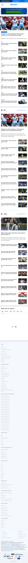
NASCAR (2, 474)
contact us (12, 550)
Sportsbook (16, 1)
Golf (1, 471)
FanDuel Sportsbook (4, 449)
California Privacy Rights (22, 534)
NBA (11, 311)
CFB (2, 469)
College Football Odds (5, 373)
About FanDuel (3, 348)
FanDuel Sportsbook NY (5, 419)
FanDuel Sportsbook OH (5, 421)
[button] (14, 12)
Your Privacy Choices (22, 536)
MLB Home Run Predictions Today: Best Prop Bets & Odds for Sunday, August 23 (9, 95)
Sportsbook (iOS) (4, 486)
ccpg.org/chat (11, 543)
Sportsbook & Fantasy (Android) (6, 484)
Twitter (2, 522)
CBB (2, 478)
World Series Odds (4, 388)
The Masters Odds (4, 381)
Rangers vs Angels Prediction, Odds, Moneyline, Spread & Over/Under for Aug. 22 (8, 301)
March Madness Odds (5, 376)
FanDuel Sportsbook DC (5, 404)
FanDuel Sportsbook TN (5, 424)
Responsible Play (4, 354)
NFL (21, 311)
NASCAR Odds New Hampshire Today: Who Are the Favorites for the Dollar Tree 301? (9, 102)
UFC (2, 441)
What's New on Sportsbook (6, 349)
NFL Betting (3, 495)
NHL (14, 311)
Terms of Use (4, 536)
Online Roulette (4, 512)
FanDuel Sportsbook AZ (5, 397)
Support (2, 346)
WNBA (2, 476)
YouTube (2, 525)
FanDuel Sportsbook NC (5, 416)
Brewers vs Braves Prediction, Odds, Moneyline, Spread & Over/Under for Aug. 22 (8, 294)
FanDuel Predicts (4, 458)
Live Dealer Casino (4, 510)
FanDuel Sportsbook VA (5, 426)
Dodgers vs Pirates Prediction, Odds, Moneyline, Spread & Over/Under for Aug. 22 (9, 287)
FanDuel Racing (4, 454)
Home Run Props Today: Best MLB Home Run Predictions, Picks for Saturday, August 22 (8, 252)
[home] (14, 5)
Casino (2, 444)
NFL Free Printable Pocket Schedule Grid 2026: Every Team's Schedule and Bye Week (9, 183)
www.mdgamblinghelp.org (7, 546)
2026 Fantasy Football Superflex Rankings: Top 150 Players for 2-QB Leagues (8, 197)
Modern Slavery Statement (5, 356)
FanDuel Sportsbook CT (5, 402)
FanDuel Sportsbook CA (5, 399)
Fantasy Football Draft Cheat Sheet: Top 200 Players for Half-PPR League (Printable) (9, 73)
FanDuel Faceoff (4, 456)
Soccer (2, 443)
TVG (2, 451)
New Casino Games (4, 507)
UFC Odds (3, 383)
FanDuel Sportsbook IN (5, 409)
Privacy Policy (4, 534)
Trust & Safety (4, 532)
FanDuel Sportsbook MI (5, 414)
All (2, 311)
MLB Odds (3, 371)
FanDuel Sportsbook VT (5, 428)
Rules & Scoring (4, 353)
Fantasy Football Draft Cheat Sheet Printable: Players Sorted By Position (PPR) (9, 169)
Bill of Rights (20, 532)
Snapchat (2, 527)
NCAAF (6, 311)
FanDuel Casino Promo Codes (6, 515)
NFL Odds (3, 366)
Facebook (2, 520)
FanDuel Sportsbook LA (5, 411)
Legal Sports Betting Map (5, 358)
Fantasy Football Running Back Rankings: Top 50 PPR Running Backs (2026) (9, 162)
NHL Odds (3, 378)
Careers (3, 531)
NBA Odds (3, 369)
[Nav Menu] (2, 5)
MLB (18, 311)
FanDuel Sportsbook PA (5, 423)
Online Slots (3, 505)
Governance (20, 531)
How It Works (3, 351)
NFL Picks (2, 497)
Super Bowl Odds (4, 368)
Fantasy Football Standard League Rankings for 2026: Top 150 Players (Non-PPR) (8, 204)
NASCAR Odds (3, 386)
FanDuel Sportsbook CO (5, 401)
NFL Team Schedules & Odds (6, 500)
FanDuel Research (6, 1)
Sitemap (2, 361)
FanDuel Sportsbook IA (5, 406)
